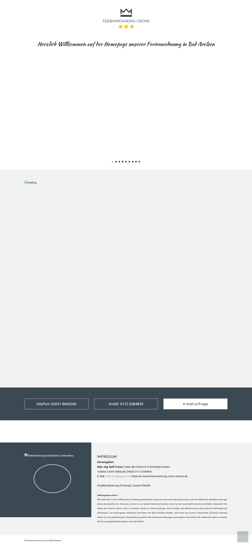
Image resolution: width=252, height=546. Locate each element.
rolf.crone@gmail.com (118, 476)
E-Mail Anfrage (195, 404)
